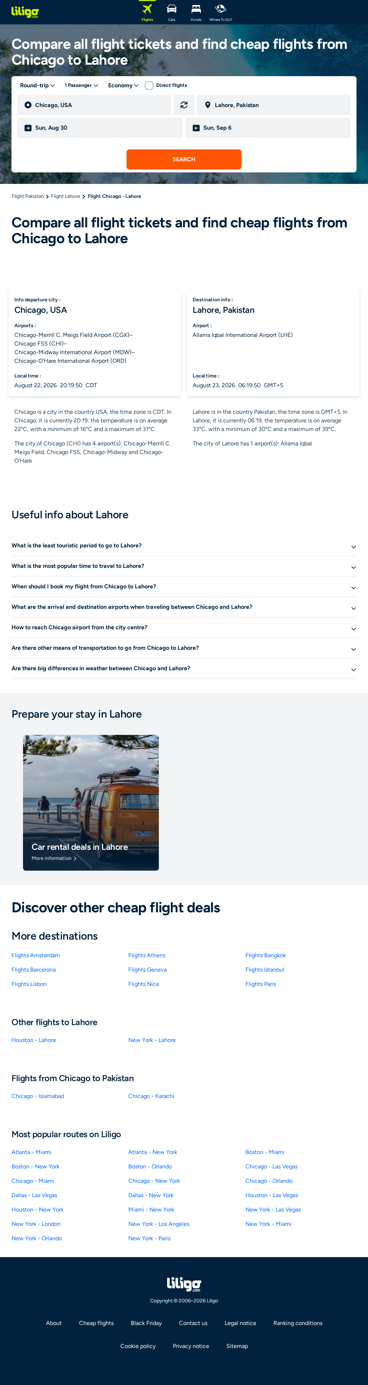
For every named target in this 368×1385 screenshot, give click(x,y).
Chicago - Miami (33, 1180)
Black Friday (146, 1323)
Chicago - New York (154, 1180)
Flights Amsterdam (36, 955)
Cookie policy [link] (138, 1346)
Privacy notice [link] (191, 1346)
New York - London (36, 1223)
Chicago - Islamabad (38, 1096)
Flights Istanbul (264, 969)
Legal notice (240, 1323)
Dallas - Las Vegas (34, 1195)
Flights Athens (146, 955)
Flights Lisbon (29, 984)
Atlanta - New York (152, 1152)
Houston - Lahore (34, 1040)
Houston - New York (38, 1209)
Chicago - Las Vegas (271, 1166)
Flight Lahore (65, 196)
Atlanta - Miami (31, 1152)
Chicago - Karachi (151, 1096)
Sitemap (237, 1346)
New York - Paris (149, 1238)
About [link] (54, 1323)
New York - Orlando (37, 1238)
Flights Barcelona (34, 969)
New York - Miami (268, 1223)
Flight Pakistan (28, 196)
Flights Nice (143, 984)
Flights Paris (260, 984)
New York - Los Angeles (158, 1223)
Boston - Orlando (150, 1166)
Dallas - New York (151, 1195)
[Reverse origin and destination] (184, 105)
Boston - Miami (265, 1152)
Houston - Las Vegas (271, 1195)
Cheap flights (96, 1323)
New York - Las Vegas (273, 1209)
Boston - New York (36, 1166)
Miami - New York (151, 1209)
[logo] (25, 12)
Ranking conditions (297, 1323)
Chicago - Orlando (269, 1180)
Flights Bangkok (265, 955)
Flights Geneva (147, 969)
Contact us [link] (193, 1323)
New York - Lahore (152, 1040)
